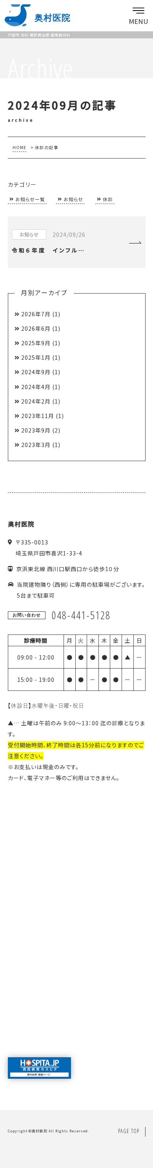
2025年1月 (36, 357)
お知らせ (73, 199)
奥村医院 (39, 1131)
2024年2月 (36, 401)
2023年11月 (37, 416)
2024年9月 (36, 372)
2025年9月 (36, 343)
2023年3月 (36, 445)
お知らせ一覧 (30, 199)
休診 (108, 199)
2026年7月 (36, 314)
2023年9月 (36, 430)
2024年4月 (36, 387)
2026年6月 (36, 328)
